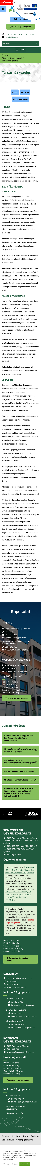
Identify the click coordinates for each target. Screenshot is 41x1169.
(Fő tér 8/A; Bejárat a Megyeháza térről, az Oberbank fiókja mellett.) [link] (20, 870)
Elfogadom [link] (24, 1164)
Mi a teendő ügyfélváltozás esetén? (20, 780)
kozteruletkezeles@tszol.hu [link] (23, 1027)
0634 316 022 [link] (11, 632)
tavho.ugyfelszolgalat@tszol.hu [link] (18, 671)
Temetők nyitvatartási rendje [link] (17, 959)
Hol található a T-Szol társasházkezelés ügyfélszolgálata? (20, 761)
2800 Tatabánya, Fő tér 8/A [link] (17, 665)
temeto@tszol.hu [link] (12, 37)
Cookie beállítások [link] (10, 1164)
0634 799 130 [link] (17, 1013)
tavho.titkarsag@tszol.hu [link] (15, 637)
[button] (20, 49)
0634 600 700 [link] (11, 668)
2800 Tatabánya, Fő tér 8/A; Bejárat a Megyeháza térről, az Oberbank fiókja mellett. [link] (20, 840)
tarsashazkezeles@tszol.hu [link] (16, 650)
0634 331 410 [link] (11, 635)
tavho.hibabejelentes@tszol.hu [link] (24, 1102)
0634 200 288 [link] (17, 1099)
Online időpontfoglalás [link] (18, 698)
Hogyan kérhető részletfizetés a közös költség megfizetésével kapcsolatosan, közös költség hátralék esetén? (18, 792)
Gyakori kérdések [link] (20, 99)
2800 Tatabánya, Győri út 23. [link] (17, 629)
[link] (3, 9)
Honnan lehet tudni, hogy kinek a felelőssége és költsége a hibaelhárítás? (18, 738)
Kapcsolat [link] (25, 92)
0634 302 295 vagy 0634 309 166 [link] (20, 34)
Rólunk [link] (14, 92)
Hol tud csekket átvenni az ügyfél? (19, 771)
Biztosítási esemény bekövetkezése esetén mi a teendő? (20, 750)
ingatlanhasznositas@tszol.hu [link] (24, 1016)
